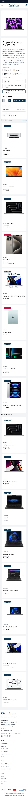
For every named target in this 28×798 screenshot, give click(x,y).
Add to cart (20, 100)
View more (24, 120)
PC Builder (4, 781)
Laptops (3, 746)
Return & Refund (5, 763)
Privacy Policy (5, 766)
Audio (2, 756)
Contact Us (4, 778)
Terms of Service (6, 769)
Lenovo (5, 515)
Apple (5, 148)
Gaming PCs (4, 743)
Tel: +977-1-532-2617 (6, 731)
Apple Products (5, 754)
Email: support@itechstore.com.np (10, 733)
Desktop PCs (4, 749)
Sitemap (3, 784)
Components (4, 751)
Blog (2, 776)
